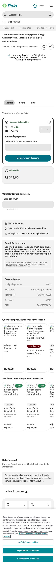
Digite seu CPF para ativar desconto (21, 142)
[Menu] (51, 5)
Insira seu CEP (10, 198)
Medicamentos (25, 28)
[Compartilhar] (51, 46)
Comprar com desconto (28, 158)
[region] (28, 536)
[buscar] (50, 15)
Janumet (19, 223)
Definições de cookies (28, 542)
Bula (33, 103)
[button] (28, 74)
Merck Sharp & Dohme (41, 289)
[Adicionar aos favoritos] (44, 46)
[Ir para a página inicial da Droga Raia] (9, 5)
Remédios (40, 28)
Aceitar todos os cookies (28, 559)
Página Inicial (8, 28)
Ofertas (9, 103)
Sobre (22, 103)
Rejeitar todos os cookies (28, 550)
